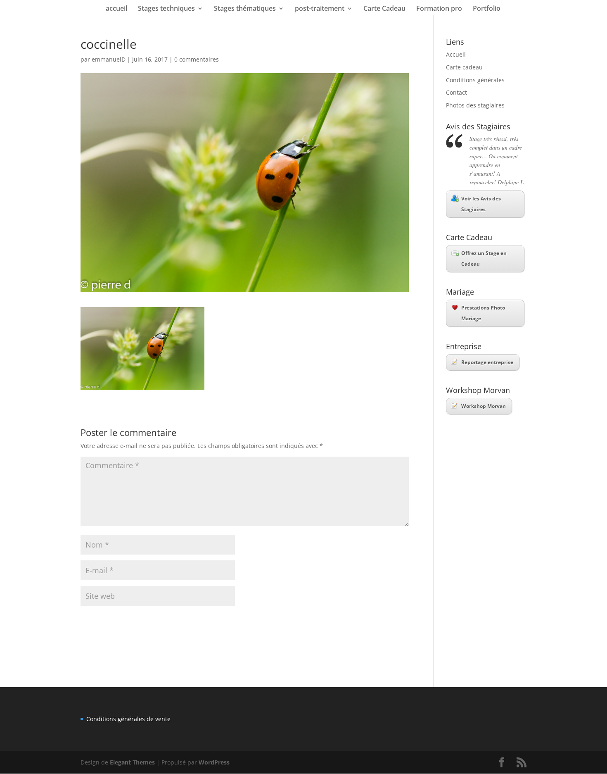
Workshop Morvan (483, 406)
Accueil (456, 54)
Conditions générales (475, 80)
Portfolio (486, 9)
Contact (456, 92)
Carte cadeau (464, 67)
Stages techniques (166, 9)
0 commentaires (196, 59)
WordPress (214, 762)
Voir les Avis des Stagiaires (481, 204)
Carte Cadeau (384, 9)
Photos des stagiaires (475, 105)
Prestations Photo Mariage (483, 313)
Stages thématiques (245, 9)
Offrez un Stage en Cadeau (484, 258)
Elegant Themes (132, 762)
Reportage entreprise (487, 362)
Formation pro (439, 9)
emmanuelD (109, 59)
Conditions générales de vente (128, 719)
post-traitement (319, 9)
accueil (116, 9)
